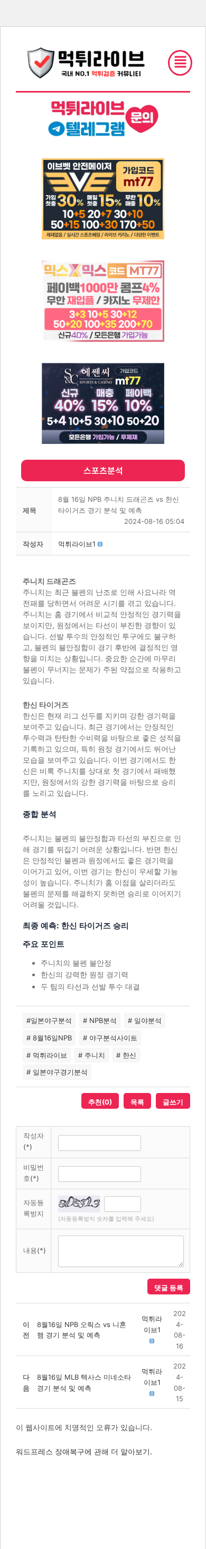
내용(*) (34, 1250)
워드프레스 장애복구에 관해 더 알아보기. (84, 1451)
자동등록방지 (33, 1208)
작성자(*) (33, 1141)
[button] (77, 544)
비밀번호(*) (33, 1172)
